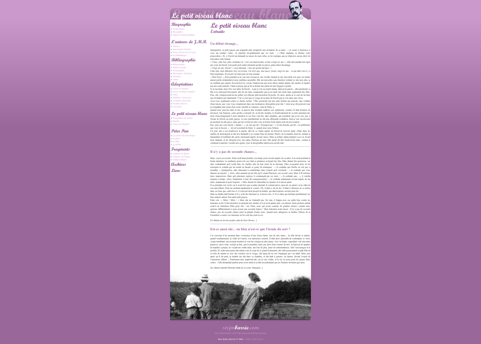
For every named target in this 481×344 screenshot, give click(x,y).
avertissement (246, 332)
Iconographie (178, 70)
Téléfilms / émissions (182, 97)
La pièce (176, 138)
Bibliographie (179, 64)
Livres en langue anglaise (184, 91)
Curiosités (177, 106)
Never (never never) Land (184, 52)
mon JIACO (233, 332)
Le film (176, 141)
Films (175, 94)
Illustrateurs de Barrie (181, 73)
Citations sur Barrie (181, 156)
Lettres (176, 79)
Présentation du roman (183, 117)
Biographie (177, 31)
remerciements (260, 332)
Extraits (176, 120)
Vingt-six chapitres (181, 123)
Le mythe (177, 144)
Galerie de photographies (184, 34)
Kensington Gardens (182, 49)
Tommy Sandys (180, 159)
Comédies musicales (181, 100)
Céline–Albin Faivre (254, 338)
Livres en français (180, 88)
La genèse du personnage (184, 135)
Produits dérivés (180, 103)
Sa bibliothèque (179, 55)
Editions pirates (179, 67)
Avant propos (179, 28)
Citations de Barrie (181, 153)
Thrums (176, 46)
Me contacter (220, 332)
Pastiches (177, 76)
